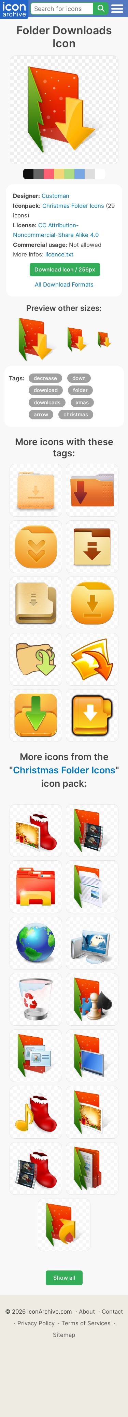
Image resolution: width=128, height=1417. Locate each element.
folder (80, 390)
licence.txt (59, 254)
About (87, 1311)
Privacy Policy (36, 1323)
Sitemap (64, 1334)
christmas (75, 414)
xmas (82, 402)
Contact (112, 1311)
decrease (45, 378)
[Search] (101, 8)
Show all (64, 1277)
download (46, 390)
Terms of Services (86, 1323)
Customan (55, 195)
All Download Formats (64, 284)
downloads (47, 402)
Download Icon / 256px (64, 269)
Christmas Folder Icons (73, 205)
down (79, 378)
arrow (41, 414)
